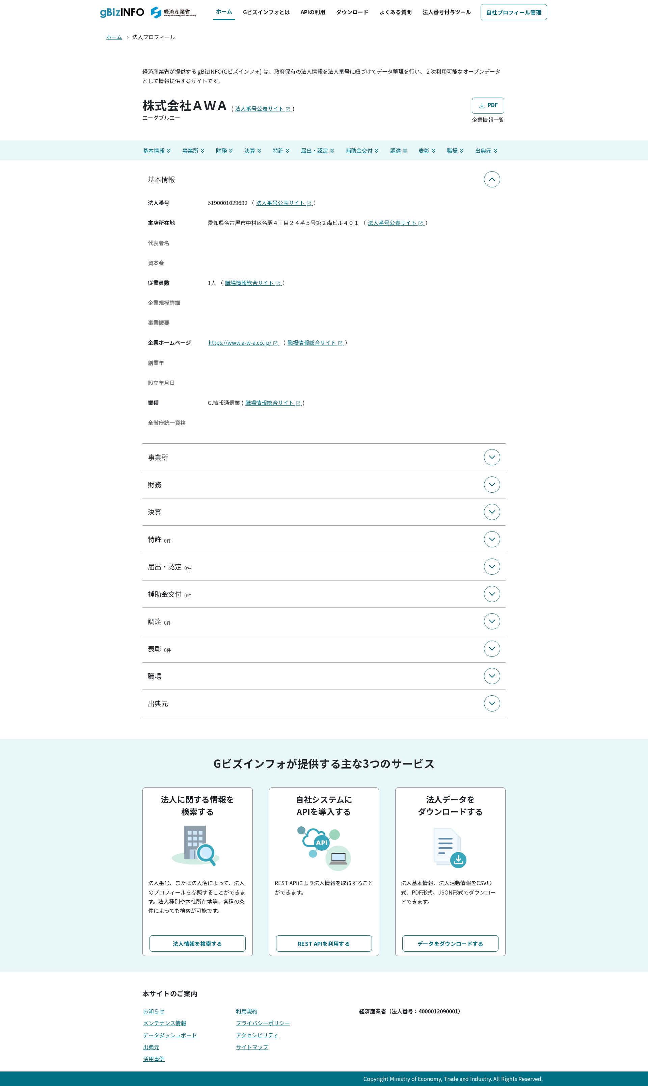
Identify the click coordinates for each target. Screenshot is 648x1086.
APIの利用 (313, 12)
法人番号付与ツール (447, 12)
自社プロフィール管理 (513, 12)
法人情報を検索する (197, 943)
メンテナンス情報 (164, 1023)
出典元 (483, 150)
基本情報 (154, 150)
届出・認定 (314, 150)
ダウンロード (352, 12)
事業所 (190, 150)
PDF (492, 105)
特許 (278, 150)
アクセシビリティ (257, 1035)
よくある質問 (395, 12)
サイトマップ (252, 1047)
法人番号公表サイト (260, 108)
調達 (395, 150)
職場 (452, 150)
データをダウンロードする (450, 943)
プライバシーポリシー (263, 1023)
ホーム (224, 11)
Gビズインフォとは (266, 12)
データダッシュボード (170, 1035)
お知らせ (154, 1011)
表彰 (423, 150)
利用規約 (247, 1011)
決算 (249, 150)
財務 (221, 150)
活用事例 (154, 1059)
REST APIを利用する (324, 943)
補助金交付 (359, 150)
